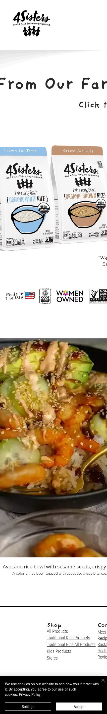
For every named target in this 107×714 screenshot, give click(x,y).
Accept (79, 706)
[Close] (100, 683)
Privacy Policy (30, 694)
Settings (28, 706)
